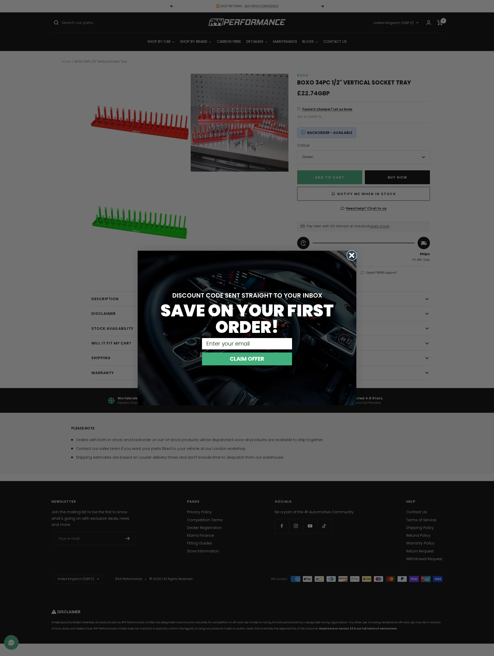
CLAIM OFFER (247, 359)
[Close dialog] (351, 255)
